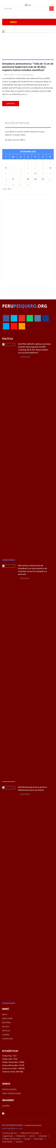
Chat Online (7, 1141)
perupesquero (27, 74)
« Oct (4, 189)
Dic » (10, 189)
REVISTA (5, 1026)
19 (50, 173)
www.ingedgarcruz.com (12, 1128)
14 (13, 173)
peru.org (24, 306)
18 (43, 173)
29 (21, 184)
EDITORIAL (6, 1022)
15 (21, 173)
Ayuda (27, 1138)
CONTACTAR (7, 1038)
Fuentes (19, 1141)
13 (6, 173)
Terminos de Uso (9, 1133)
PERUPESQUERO (9, 1089)
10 (35, 167)
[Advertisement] (26, 241)
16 (28, 173)
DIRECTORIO (7, 1018)
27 (6, 184)
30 (28, 184)
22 (21, 179)
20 (6, 179)
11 (43, 167)
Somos (32, 1136)
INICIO (4, 1014)
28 (13, 184)
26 (50, 179)
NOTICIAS (6, 1030)
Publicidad (21, 1136)
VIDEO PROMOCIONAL (11, 1093)
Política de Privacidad (29, 1133)
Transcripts (38, 1138)
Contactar (42, 1136)
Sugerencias (7, 1136)
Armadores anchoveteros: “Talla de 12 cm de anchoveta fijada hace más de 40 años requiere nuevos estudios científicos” (27, 67)
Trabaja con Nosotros (11, 1138)
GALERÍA (5, 1034)
